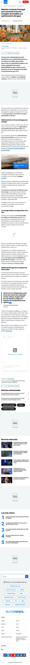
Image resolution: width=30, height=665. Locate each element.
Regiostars (9, 331)
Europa (5, 6)
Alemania (8, 601)
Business (3, 624)
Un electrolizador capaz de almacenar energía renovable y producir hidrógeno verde (12, 399)
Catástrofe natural (9, 597)
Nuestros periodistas (6, 637)
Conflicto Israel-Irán (15, 586)
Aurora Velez (5, 46)
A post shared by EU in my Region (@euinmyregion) (15, 371)
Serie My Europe (12, 6)
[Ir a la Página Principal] (5, 2)
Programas (18, 633)
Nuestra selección (9, 439)
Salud (21, 593)
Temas (3, 617)
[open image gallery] (15, 161)
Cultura (18, 630)
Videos (3, 633)
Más (2, 649)
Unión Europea (22, 597)
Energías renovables (8, 408)
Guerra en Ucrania (11, 589)
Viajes (2, 630)
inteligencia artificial (20, 604)
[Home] (1, 6)
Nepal (22, 601)
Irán (16, 601)
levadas (4, 178)
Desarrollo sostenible (8, 405)
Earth (17, 624)
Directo (26, 1)
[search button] (26, 576)
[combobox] (15, 576)
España (22, 589)
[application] (15, 33)
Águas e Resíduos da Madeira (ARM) (13, 263)
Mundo (17, 620)
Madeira (21, 405)
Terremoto (7, 604)
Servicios (3, 645)
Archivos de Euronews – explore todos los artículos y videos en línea (22, 638)
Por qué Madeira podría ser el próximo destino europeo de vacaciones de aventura (13, 394)
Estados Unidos (11, 593)
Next (2, 627)
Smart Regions (20, 6)
